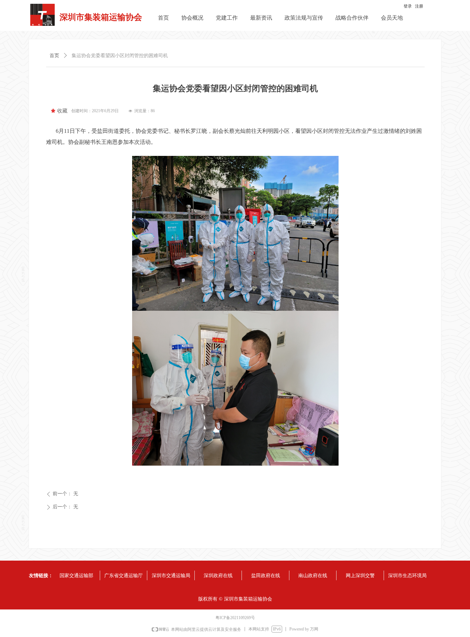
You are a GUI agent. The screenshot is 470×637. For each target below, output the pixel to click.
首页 (54, 55)
